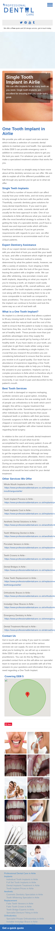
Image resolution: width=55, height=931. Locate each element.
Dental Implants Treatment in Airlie (23, 885)
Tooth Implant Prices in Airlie (20, 888)
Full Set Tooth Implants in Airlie (21, 882)
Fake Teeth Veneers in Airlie (19, 903)
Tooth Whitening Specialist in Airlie (22, 897)
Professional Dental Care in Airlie (20, 873)
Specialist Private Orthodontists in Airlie (25, 918)
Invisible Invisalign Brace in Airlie (22, 921)
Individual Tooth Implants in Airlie (22, 879)
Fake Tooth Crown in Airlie (19, 906)
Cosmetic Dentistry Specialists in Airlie (24, 894)
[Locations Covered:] (3, 4)
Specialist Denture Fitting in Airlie (22, 912)
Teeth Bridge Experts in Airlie (20, 909)
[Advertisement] (27, 50)
